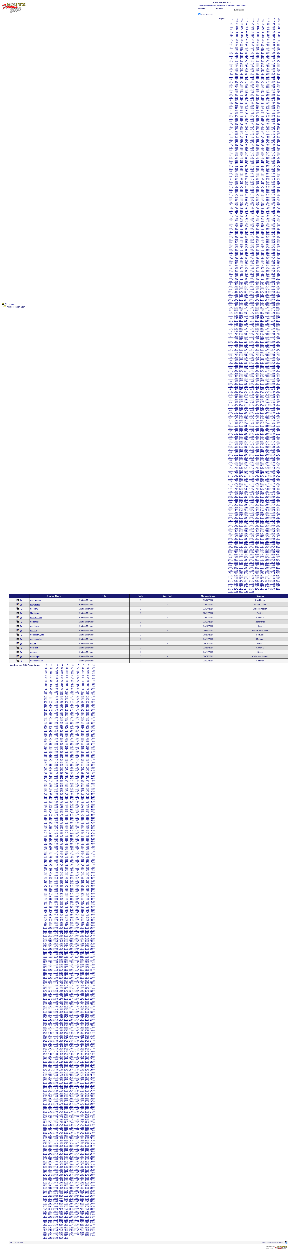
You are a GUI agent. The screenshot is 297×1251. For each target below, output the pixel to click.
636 (257, 184)
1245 (251, 344)
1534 (246, 421)
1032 (236, 289)
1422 (236, 392)
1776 (257, 484)
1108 (267, 308)
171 (231, 63)
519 (273, 153)
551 (231, 163)
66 (258, 34)
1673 (241, 457)
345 (252, 108)
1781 (230, 486)
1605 (251, 439)
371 (231, 116)
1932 (236, 526)
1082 (236, 302)
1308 (267, 360)
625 (252, 182)
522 (236, 155)
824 (246, 234)
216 (257, 74)
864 (246, 245)
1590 (278, 434)
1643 (241, 449)
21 (231, 24)
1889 (272, 513)
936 (257, 263)
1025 (251, 287)
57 (263, 32)
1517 (262, 415)
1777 (262, 484)
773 (241, 221)
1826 (257, 497)
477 (262, 142)
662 (236, 192)
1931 (230, 526)
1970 (278, 534)
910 (278, 255)
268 (267, 87)
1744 (246, 476)
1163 (241, 323)
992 (236, 279)
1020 (278, 284)
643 (241, 187)
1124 (246, 313)
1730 (278, 470)
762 (236, 218)
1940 (278, 526)
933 (241, 263)
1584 (246, 434)
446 (257, 134)
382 (236, 118)
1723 (241, 470)
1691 (230, 463)
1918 (267, 520)
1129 (273, 313)
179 (273, 63)
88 (268, 40)
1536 (257, 421)
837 (262, 237)
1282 (236, 355)
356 (257, 111)
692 (236, 200)
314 (246, 100)
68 (268, 34)
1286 (257, 355)
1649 (272, 449)
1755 (251, 478)
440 (278, 132)
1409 (272, 386)
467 (262, 139)
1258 (267, 347)
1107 (262, 308)
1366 (257, 376)
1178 (267, 326)
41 (231, 29)
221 (231, 76)
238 (267, 79)
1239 (272, 342)
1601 (230, 439)
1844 (246, 502)
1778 (267, 484)
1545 (251, 423)
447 (262, 134)
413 (241, 126)
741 (231, 213)
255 (252, 84)
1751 (230, 478)
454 (246, 137)
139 (273, 53)
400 (278, 121)
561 (231, 166)
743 (241, 213)
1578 (267, 431)
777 (262, 221)
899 (273, 252)
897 (262, 252)
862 (236, 245)
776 (257, 221)
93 (242, 42)
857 (262, 242)
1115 (252, 310)
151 (231, 58)
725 (252, 208)
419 (273, 126)
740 (278, 210)
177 (262, 63)
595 (252, 174)
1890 (278, 513)
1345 (251, 371)
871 (231, 247)
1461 (230, 402)
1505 (251, 413)
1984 (246, 539)
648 (267, 187)
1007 (262, 281)
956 (257, 268)
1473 (241, 405)
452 (236, 137)
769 (273, 218)
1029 (272, 287)
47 (263, 29)
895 (252, 252)
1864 (246, 507)
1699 (272, 463)
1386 (257, 381)
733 (241, 210)
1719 (272, 468)
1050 (278, 292)
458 (267, 137)
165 (252, 61)
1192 (236, 331)
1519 (272, 415)
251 (231, 84)
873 (241, 247)
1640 (278, 447)
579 (273, 168)
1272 (236, 352)
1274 (246, 352)
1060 (278, 294)
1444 (246, 397)
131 (231, 53)
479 (273, 142)
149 (273, 55)
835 (252, 237)
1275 (251, 352)
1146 (257, 318)
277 (262, 90)
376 (257, 116)
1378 (267, 379)
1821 (230, 497)
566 (257, 166)
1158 (267, 321)
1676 (257, 457)
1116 (257, 310)
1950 (278, 528)
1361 (230, 376)
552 (236, 163)
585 (252, 171)
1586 (257, 434)
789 (273, 224)
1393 (241, 384)
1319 (272, 363)
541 (231, 160)
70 (279, 34)
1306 (257, 360)
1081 (230, 302)
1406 (257, 386)
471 (231, 142)
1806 (257, 492)
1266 (257, 350)
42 (237, 29)
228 (267, 76)
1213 (241, 337)
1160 (278, 321)
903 (241, 255)
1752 (236, 478)
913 (241, 258)
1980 (278, 536)
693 (241, 200)
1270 (278, 350)
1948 (267, 528)
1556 (257, 426)
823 (241, 234)
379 (273, 116)
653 (241, 189)
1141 (230, 318)
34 (247, 26)
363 (241, 113)
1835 (251, 499)
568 (267, 166)
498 (267, 147)
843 (241, 239)
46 (258, 29)
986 (257, 276)
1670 (278, 455)
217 (262, 74)
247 (262, 82)
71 (231, 37)
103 (241, 45)
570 (278, 166)
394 (246, 121)
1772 (236, 484)
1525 (251, 418)
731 (231, 210)
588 (267, 171)
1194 (246, 331)
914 (246, 258)
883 (241, 250)
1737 (262, 473)
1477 (262, 405)
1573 (241, 431)
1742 (236, 476)
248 (267, 82)
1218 (267, 337)
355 (252, 111)
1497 (262, 410)
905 (252, 255)
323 (241, 103)
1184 (246, 329)
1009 (272, 281)
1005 (251, 281)
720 (278, 205)
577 (262, 168)
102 (236, 45)
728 (267, 208)
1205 (251, 334)
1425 (251, 392)
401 (231, 124)
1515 (251, 415)
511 (231, 153)
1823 (241, 497)
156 (257, 58)
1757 (262, 478)
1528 (267, 418)
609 (273, 176)
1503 (241, 413)
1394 (246, 384)
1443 (241, 397)
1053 (241, 294)
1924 (246, 523)
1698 (267, 463)
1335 (251, 368)
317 (262, 100)
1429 (272, 392)
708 (267, 203)
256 (257, 84)
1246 (257, 344)
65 (253, 34)
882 (236, 250)
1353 (241, 373)
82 (237, 40)
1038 (267, 289)
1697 (262, 463)
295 (252, 95)
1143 (241, 318)
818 (267, 231)
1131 (230, 315)
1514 (246, 415)
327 (262, 103)
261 (231, 87)
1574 (246, 431)
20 (279, 21)
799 (273, 226)
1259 (272, 347)
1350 (278, 371)
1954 (246, 531)
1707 (262, 465)
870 (278, 245)
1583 (241, 434)
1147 (262, 318)
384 (246, 118)
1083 (241, 302)
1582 (236, 434)
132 (236, 53)
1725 (251, 470)
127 (262, 50)
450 (278, 134)
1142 (236, 318)
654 (246, 189)
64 (247, 34)
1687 (262, 460)
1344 (246, 371)
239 (273, 79)
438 (267, 132)
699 (273, 200)
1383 (241, 381)
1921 (230, 523)
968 (267, 271)
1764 (246, 481)
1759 (272, 478)
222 (236, 76)
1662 (236, 455)
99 (274, 42)
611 (231, 179)
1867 (262, 507)
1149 (273, 318)
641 (231, 187)
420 (278, 126)
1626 (257, 444)
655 (252, 189)
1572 (236, 431)
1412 (236, 389)
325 (252, 103)
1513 (241, 415)
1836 (257, 499)
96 (258, 42)
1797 (262, 489)
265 (252, 87)
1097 (262, 305)
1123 (241, 313)
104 (246, 45)
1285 (251, 355)
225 (252, 76)
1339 (272, 368)
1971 (230, 536)
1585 (251, 434)
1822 (236, 497)
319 (273, 100)
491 (231, 147)
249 (273, 82)
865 (252, 245)
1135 (252, 315)
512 (236, 153)
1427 (262, 392)
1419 (272, 389)
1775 (251, 484)
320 (278, 100)
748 (267, 213)
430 (278, 129)
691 (231, 200)
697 (262, 200)
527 (262, 155)
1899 (272, 515)
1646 (257, 449)
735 (252, 210)
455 (252, 137)
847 (262, 239)
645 (252, 187)
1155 (252, 321)
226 (257, 76)
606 (257, 176)
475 (252, 142)
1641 (230, 449)
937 (262, 263)
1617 (262, 442)
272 (236, 90)
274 (246, 90)
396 (257, 121)
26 (258, 24)
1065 (251, 297)
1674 (246, 457)
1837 (262, 499)
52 (237, 32)
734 (246, 210)
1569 (272, 428)
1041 (230, 292)
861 (231, 245)
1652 (236, 452)
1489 (272, 407)
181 (231, 66)
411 (231, 126)
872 (236, 247)
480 (278, 142)
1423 (241, 392)
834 (246, 237)
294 (246, 95)
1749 (272, 476)
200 (278, 69)
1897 (262, 515)
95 (253, 42)
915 (252, 258)
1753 (241, 478)
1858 (267, 505)
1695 (251, 463)
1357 (262, 373)
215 (252, 74)
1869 (272, 507)
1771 (230, 484)
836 (257, 237)
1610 (278, 439)
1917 (262, 520)
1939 (272, 526)
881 (231, 250)
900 (278, 252)
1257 (262, 347)
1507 (262, 413)
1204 (246, 334)
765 (252, 218)
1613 (241, 442)
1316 (257, 363)
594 (246, 174)
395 (252, 121)
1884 (246, 513)
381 (231, 118)
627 (262, 182)
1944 (246, 528)
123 (241, 50)
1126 (257, 313)
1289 (272, 355)
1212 (236, 337)
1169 (273, 323)
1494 (246, 410)
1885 (251, 513)
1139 (273, 315)
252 (236, 84)
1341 (230, 371)
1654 (246, 452)
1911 (230, 520)
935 (252, 263)
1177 (262, 326)
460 (278, 137)
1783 (241, 486)
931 (231, 263)
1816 (257, 494)
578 (267, 168)
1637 (262, 447)
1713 (241, 468)
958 (267, 268)
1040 (278, 289)
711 (231, 205)
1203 (241, 334)
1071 (230, 300)
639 (273, 184)
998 (267, 279)
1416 (257, 389)
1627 (262, 444)
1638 (267, 447)
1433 (241, 394)
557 (262, 163)
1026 (257, 287)
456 (257, 137)
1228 (267, 339)
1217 (262, 337)
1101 (230, 308)
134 (246, 53)
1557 (262, 426)
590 (278, 171)
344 (246, 108)
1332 (236, 368)
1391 (230, 384)
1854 (246, 505)
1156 (257, 321)
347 (262, 108)
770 (278, 218)
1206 (257, 334)
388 (267, 118)
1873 (241, 510)
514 (246, 153)
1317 (262, 363)
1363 (241, 376)
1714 (246, 468)
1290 (278, 355)
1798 (267, 489)
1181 (230, 329)
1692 (236, 463)
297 (262, 95)
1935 (251, 526)
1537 (262, 421)
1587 (262, 434)
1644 (246, 449)
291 (231, 95)
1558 (267, 426)
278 (267, 90)
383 (241, 118)
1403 (241, 386)
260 (278, 84)
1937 (262, 526)
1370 (278, 376)
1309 (272, 360)
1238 (267, 342)
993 (241, 279)
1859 (272, 505)
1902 (236, 518)
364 (246, 113)
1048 (267, 292)
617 (262, 179)
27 (263, 24)
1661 (230, 455)
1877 (262, 510)
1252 (236, 347)
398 (267, 121)
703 (241, 203)
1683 (241, 460)
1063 (241, 297)
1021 (230, 287)
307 (262, 97)
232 (236, 79)
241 (231, 82)
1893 (241, 515)
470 (278, 139)
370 (278, 113)
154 (246, 58)
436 (257, 132)
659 (273, 189)
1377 (262, 379)
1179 (273, 326)
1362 (236, 376)
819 (273, 231)
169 (273, 61)
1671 (230, 457)
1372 (236, 379)
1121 (230, 313)
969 (273, 271)
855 (252, 242)
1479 (272, 405)
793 (241, 226)
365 (252, 113)
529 (273, 155)
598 (267, 174)
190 (278, 66)
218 (267, 74)
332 (236, 105)
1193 (241, 331)
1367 (262, 376)
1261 (230, 350)
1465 (251, 402)
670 (278, 192)
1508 (267, 413)
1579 (272, 431)
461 (231, 139)
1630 (278, 444)
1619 (272, 442)
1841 (230, 502)
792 (236, 226)
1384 (246, 381)
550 (278, 160)
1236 (257, 342)
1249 (272, 344)
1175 (252, 326)
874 (246, 247)
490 (278, 145)
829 (273, 234)
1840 (278, 499)
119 (273, 48)
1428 (267, 392)
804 (246, 229)
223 (241, 76)
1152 (236, 321)
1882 (236, 513)
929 (273, 260)
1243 (241, 344)
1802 (236, 492)
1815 (251, 494)
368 (267, 113)
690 (278, 197)
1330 (278, 365)
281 (231, 92)
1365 (251, 376)
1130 (278, 313)
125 (252, 50)
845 (252, 239)
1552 (236, 426)
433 (241, 132)
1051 (230, 294)
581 (231, 171)
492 (236, 147)
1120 (278, 310)
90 (279, 40)
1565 (251, 428)
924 (246, 260)
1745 (251, 476)
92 (237, 42)
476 (257, 142)
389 (273, 118)
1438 (267, 394)
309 (273, 97)
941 (231, 266)
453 (241, 137)
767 (262, 218)
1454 (246, 400)
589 (273, 171)
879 (273, 247)
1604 (246, 439)
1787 (262, 486)
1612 (236, 442)
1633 (241, 447)
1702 (236, 465)
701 (231, 203)
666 (257, 192)
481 (231, 145)
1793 (241, 489)
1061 (230, 297)
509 (273, 150)
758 (267, 216)
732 (236, 210)
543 (241, 160)
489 (273, 145)
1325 (251, 365)
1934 (246, 526)
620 (278, 179)
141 (231, 55)
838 (267, 237)
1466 (257, 402)
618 (267, 179)
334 (246, 105)
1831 (230, 499)
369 (273, 113)
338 (267, 105)
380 (278, 116)
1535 (251, 421)
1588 (267, 434)
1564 (246, 428)
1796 (257, 489)
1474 (246, 405)
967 (262, 271)
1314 (246, 363)
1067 (262, 297)
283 (241, 92)
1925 (251, 523)
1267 (262, 350)
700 (278, 200)
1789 (272, 486)
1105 (252, 308)
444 (246, 134)
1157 (262, 321)
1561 (230, 428)
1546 (257, 423)
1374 (246, 379)
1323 (241, 365)
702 (236, 203)
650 (278, 187)
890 (278, 250)
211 (231, 74)
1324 (246, 365)
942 (236, 266)
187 (262, 66)
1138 (267, 315)
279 (273, 90)
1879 (272, 510)
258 (267, 84)
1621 (230, 444)
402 (236, 124)
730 (278, 208)
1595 (251, 436)
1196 (257, 331)
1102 (236, 308)
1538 (267, 421)
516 (257, 153)
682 (236, 197)
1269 (272, 350)
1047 (262, 292)
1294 (246, 358)
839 (273, 237)
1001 (230, 281)
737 (262, 210)
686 (257, 197)
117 (262, 48)
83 (242, 40)
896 (257, 252)
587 (262, 171)
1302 (236, 360)
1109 (273, 308)
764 (246, 218)
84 (247, 40)
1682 (236, 460)
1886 (257, 513)
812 (236, 231)
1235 (251, 342)
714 (246, 205)
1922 (236, 523)
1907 (262, 518)
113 (241, 48)
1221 (230, 339)
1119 (273, 310)
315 (252, 100)
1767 (262, 481)
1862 (236, 507)
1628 (267, 444)
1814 (246, 494)
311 (231, 100)
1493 (241, 410)
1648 (267, 449)
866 (257, 245)
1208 (267, 334)
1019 (272, 284)
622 (236, 182)
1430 (278, 392)
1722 (236, 470)
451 (231, 137)
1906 (257, 518)
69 (274, 34)
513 (241, 153)
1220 (278, 337)
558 (267, 163)
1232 (236, 342)
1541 (230, 423)
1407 (262, 386)
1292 (236, 358)
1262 (236, 350)
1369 (272, 376)
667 (262, 192)
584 (246, 171)
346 (257, 108)
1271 (230, 352)
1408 (267, 386)
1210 (278, 334)
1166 (257, 323)
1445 (251, 397)
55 (253, 32)
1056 (257, 294)
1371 (230, 379)
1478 (267, 405)
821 (231, 234)
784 (246, 224)
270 (278, 87)
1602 (236, 439)
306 (257, 97)
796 (257, 226)
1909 (272, 518)
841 (231, 239)
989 (273, 276)
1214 (246, 337)
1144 (246, 318)
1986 (257, 539)
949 (273, 266)
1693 (241, 463)
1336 (257, 368)
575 (252, 168)
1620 (278, 442)
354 (246, 111)
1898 (267, 515)
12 (237, 21)
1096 (257, 305)
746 (257, 213)
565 (252, 166)
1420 (278, 389)
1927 (262, 523)
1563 (241, 428)
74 (247, 37)
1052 (236, 294)
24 (247, 24)
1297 (262, 358)
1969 (272, 534)
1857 (262, 505)
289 (273, 92)
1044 (246, 292)
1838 (267, 499)
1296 (257, 358)
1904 (246, 518)
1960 (278, 531)
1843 (241, 502)
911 (231, 258)
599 (273, 174)
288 (267, 92)
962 (236, 271)
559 (273, 163)
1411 (230, 389)
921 (231, 260)
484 (246, 145)
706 (257, 203)
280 (278, 90)
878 (267, 247)
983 (241, 276)
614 (246, 179)
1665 (251, 455)
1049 (272, 292)
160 (278, 58)
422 (236, 129)
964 (246, 271)
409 (273, 124)
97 (263, 42)
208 (267, 71)
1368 (267, 376)
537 (262, 158)
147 (262, 55)
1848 (267, 502)
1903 (241, 518)
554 (246, 163)
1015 (251, 284)
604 (246, 176)
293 (241, 95)
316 (257, 100)
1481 (230, 407)
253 (241, 84)
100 (278, 42)
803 (241, 229)
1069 (272, 297)
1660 (278, 452)
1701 (230, 465)
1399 (272, 384)
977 (262, 273)
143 (241, 55)
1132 (236, 315)
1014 (246, 284)
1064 (246, 297)
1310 (278, 360)
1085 (251, 302)
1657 (262, 452)
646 (257, 187)
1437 (262, 394)
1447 (262, 397)
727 (262, 208)
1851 (230, 505)
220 (278, 74)
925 (252, 260)
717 (262, 205)
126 (257, 50)
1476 (257, 405)
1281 (230, 355)
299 (273, 95)
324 (246, 103)
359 (273, 111)
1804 (246, 492)
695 (252, 200)
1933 (241, 526)
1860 (278, 505)
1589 (272, 434)
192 (236, 69)
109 (273, 45)
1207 (262, 334)
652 (236, 189)
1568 (267, 428)
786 (257, 224)
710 (278, 203)
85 (253, 40)
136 (257, 53)
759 (273, 216)
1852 (236, 505)
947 (262, 266)
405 (252, 124)
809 (273, 229)
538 (267, 158)
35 (253, 26)
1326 (257, 365)
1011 (230, 284)
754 (246, 216)
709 (273, 203)
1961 (230, 534)
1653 (241, 452)
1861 (230, 507)
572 (236, 168)
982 (236, 276)
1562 (236, 428)
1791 (230, 489)
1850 (278, 502)
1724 (246, 470)
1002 (236, 281)
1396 (257, 384)
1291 (230, 358)
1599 (272, 436)
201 (231, 71)
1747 (262, 476)
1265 (251, 350)
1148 (267, 318)
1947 (262, 528)
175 (252, 63)
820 (278, 231)
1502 (236, 413)
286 (257, 92)
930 (278, 260)
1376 (257, 379)
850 (278, 239)
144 (246, 55)
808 (267, 229)
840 (278, 237)
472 (236, 142)
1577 (262, 431)
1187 (262, 329)
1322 (236, 365)
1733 (241, 473)
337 (262, 105)
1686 (257, 460)
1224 (246, 339)
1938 (267, 526)
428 (267, 129)
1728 (267, 470)
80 (279, 37)
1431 (230, 394)
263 (241, 87)
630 (278, 182)
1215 (251, 337)
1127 (262, 313)
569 (273, 166)
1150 (278, 318)
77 (263, 37)
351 (231, 111)
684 (246, 197)
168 (267, 61)
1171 (230, 326)
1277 (262, 352)
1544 (246, 423)
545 (252, 160)
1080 (278, 300)
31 (231, 26)
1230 (278, 339)
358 (267, 111)
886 (257, 250)
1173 (241, 326)
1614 (246, 442)
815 (252, 231)
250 (278, 82)
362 (236, 113)
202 (236, 71)
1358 (267, 373)
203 (241, 71)
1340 (278, 368)
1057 (262, 294)
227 (262, 76)
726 (257, 208)
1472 (236, 405)
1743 (241, 476)
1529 (272, 418)
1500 (278, 410)
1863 (241, 507)
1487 (262, 407)
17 (263, 21)
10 (279, 19)
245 (252, 82)
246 (257, 82)
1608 (267, 439)
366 (257, 113)
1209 (272, 334)
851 (231, 242)
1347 (262, 371)
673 (241, 195)
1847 (262, 502)
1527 (262, 418)
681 (231, 197)
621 (231, 182)
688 (267, 197)
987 (262, 276)
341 (231, 108)
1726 (257, 470)
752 (236, 216)
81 (231, 40)
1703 (241, 465)
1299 (272, 358)
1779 (272, 484)
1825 (251, 497)
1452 (236, 400)
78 (268, 37)
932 (236, 263)
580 (278, 168)
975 (252, 273)
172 (236, 63)
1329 (272, 365)
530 (278, 155)
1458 (267, 400)
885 (252, 250)
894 (246, 252)
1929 (272, 523)
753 (241, 216)
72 (237, 37)
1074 (246, 300)
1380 (278, 379)
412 (236, 126)
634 (246, 184)
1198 (267, 331)
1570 (278, 428)
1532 (236, 421)
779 (273, 221)
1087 (262, 302)
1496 (257, 410)
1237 (262, 342)
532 (236, 158)
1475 (251, 405)
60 (279, 32)
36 (258, 26)
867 (262, 245)
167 (262, 61)
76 (258, 37)
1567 (262, 428)
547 (262, 160)
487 (262, 145)
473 (241, 142)
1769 (272, 481)
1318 (267, 363)
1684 (246, 460)
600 (278, 174)
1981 (230, 539)
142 (236, 55)
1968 (267, 534)
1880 (278, 510)
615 (252, 179)
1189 (273, 329)
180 (278, 63)
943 (241, 266)
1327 (262, 365)
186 (257, 66)
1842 (236, 502)
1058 (267, 294)
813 (241, 231)
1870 (278, 507)
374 (246, 116)
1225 (251, 339)
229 (273, 76)
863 (241, 245)
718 (267, 205)
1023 (241, 287)
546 (257, 160)
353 (241, 111)
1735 (251, 473)
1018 (267, 284)
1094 (246, 305)
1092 (236, 305)
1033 (241, 289)
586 (257, 171)
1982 (236, 539)
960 (278, 268)
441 (231, 134)
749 (273, 213)
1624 (246, 444)
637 (262, 184)
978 (267, 273)
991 (231, 279)
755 (252, 216)
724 (246, 208)
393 (241, 121)
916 (257, 258)
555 (252, 163)
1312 (236, 363)
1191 (230, 331)
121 (231, 50)
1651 (230, 452)
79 (274, 37)
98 (268, 42)
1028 (267, 287)
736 (257, 210)
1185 (252, 329)
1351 (230, 373)
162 (236, 61)
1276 (257, 352)
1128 (267, 313)
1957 (262, 531)
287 (262, 92)
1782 (236, 486)
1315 (251, 363)
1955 (251, 531)
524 (246, 155)
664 (246, 192)
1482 (236, 407)
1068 (267, 297)
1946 (257, 528)
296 (257, 95)
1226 (257, 339)
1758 (267, 478)
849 (273, 239)
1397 (262, 384)
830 (278, 234)
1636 (257, 447)
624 (246, 182)
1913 (241, 520)
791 (231, 226)
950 (278, 266)
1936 (257, 526)
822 (236, 234)
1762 (236, 481)
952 (236, 268)
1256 (257, 347)
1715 (251, 468)
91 (231, 42)
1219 (272, 337)
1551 (230, 426)
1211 (230, 337)
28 (268, 24)
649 (273, 187)
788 (267, 224)
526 (257, 155)
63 (242, 34)
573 (241, 168)
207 (262, 71)
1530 (278, 418)
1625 (251, 444)
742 (236, 213)
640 (278, 184)
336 (257, 105)
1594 (246, 436)
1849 (272, 502)
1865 (251, 507)
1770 (278, 481)
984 (246, 276)
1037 (262, 289)
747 (262, 213)
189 (273, 66)
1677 (262, 457)
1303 (241, 360)
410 (278, 124)
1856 (257, 505)
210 (278, 71)
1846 (257, 502)
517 (262, 153)
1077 (262, 300)
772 (236, 221)
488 (267, 145)
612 (236, 179)
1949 (272, 528)
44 (247, 29)
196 (257, 69)
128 (267, 50)
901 (231, 255)
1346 (257, 371)
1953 (241, 531)
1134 (246, 315)
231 (231, 79)
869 (273, 245)
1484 (246, 407)
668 (267, 192)
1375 (251, 379)
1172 (236, 326)
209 (273, 71)
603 (241, 176)
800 (278, 226)
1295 (251, 358)
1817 (262, 494)
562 (236, 166)
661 (231, 192)
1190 (278, 329)
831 (231, 237)
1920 (278, 520)
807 (262, 229)
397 (262, 121)
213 (241, 74)
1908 (267, 518)
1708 (267, 465)
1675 (251, 457)
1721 (230, 470)
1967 (262, 534)
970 (278, 271)
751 (231, 216)
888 (267, 250)
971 (231, 273)
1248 (267, 344)
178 (267, 63)
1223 (241, 339)
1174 (246, 326)
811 (231, 231)
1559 (272, 426)
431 (231, 132)
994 (246, 279)
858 (267, 242)
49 (274, 29)
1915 (251, 520)
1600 (278, 436)
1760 (278, 478)
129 (273, 50)
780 (278, 221)
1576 (257, 431)
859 (273, 242)
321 (231, 103)
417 (262, 126)
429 (273, 129)
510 (278, 150)
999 (273, 279)
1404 (246, 386)
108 (267, 45)
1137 (262, 315)
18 (268, 21)
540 (278, 158)
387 (262, 118)
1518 (267, 415)
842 (236, 239)
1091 (230, 305)
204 (246, 71)
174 (246, 63)
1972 (236, 536)
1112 (236, 310)
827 (262, 234)
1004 (246, 281)
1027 (262, 287)
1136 (257, 315)
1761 (230, 481)
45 (253, 29)
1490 (278, 407)
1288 (267, 355)
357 (262, 111)
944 (246, 266)
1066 (257, 297)
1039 (272, 289)
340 (278, 105)
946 (257, 266)
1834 (246, 499)
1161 (230, 323)
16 (258, 21)
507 (262, 150)
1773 (241, 484)
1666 (257, 455)
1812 (236, 494)
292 (236, 95)
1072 (236, 300)
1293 (241, 358)
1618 (267, 442)
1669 (272, 455)
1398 (267, 384)
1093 (241, 305)
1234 (246, 342)
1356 (257, 373)
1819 (272, 494)
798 (267, 226)
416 (257, 126)
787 (262, 224)
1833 (241, 499)
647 (262, 187)
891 (231, 252)
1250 (278, 344)
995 (252, 279)
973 (241, 273)
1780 (278, 484)
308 (267, 97)
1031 (230, 289)
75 (253, 37)
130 (278, 50)
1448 (267, 397)
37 (263, 26)
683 (241, 197)
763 (241, 218)
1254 (246, 347)
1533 (241, 421)
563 (241, 166)
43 (242, 29)
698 (267, 200)
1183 (241, 329)
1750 (278, 476)
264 (246, 87)
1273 (241, 352)
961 (231, 271)
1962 (236, 534)
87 (263, 40)
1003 (241, 281)
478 (267, 142)
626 (257, 182)
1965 (251, 534)
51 (231, 32)
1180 (278, 326)
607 (262, 176)
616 (257, 179)
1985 (251, 539)
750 (278, 213)
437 (262, 132)
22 (237, 24)
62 (237, 34)
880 (278, 247)
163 (241, 61)
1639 (272, 447)
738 (267, 210)
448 (267, 134)
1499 (272, 410)
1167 (262, 323)
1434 (246, 394)
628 (267, 182)
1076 (257, 300)
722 (236, 208)
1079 (272, 300)
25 (253, 24)
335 (252, 105)
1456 (257, 400)
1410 (278, 386)
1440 (278, 394)
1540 (278, 421)
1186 (257, 329)
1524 (246, 418)
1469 (272, 402)
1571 (230, 431)
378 (267, 116)
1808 (267, 492)
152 (236, 58)
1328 (267, 365)
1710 (278, 465)
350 (278, 108)
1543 (241, 423)
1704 (246, 465)
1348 (267, 371)
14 (247, 21)
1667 (262, 455)
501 (231, 150)
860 (278, 242)
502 (236, 150)
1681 (230, 460)
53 (242, 32)
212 (236, 74)
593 (241, 174)
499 (273, 147)
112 (236, 48)
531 (231, 158)
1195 (252, 331)
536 (257, 158)
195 (252, 69)
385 (252, 118)
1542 (236, 423)
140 (278, 53)
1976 (257, 536)
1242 (236, 344)
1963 (241, 534)
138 (267, 53)
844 (246, 239)
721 (231, 208)
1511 (230, 415)
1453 (241, 400)
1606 (257, 439)
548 (267, 160)
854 (246, 242)
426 (257, 129)
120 (278, 48)
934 (246, 263)
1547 (262, 423)
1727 (262, 470)
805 (252, 229)
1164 (246, 323)
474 (246, 142)
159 (273, 58)
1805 (251, 492)
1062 (236, 297)
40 (279, 26)
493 (241, 147)
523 (241, 155)
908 (267, 255)
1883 (241, 513)
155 (252, 58)
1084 (246, 302)
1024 (246, 287)
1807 (262, 492)
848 (267, 239)
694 (246, 200)
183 (241, 66)
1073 (241, 300)
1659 (272, 452)
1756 (257, 478)
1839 (272, 499)
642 (236, 187)
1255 (251, 347)
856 (257, 242)
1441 (230, 397)
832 (236, 237)
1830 (278, 497)
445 (252, 134)
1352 (236, 373)
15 (253, 21)
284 (246, 92)
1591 (230, 436)
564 (246, 166)
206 (257, 71)
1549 (272, 423)
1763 (241, 481)
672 (236, 195)
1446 (257, 397)
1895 (251, 515)
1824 (246, 497)
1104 (246, 308)
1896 (257, 515)
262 (236, 87)
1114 (246, 310)
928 (267, 260)
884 (246, 250)
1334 (246, 368)
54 (247, 32)
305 (252, 97)
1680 (278, 457)
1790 (278, 486)
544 (246, 160)
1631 (230, 447)
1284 (246, 355)
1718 (267, 468)
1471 (230, 405)
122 (236, 50)
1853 (241, 505)
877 (262, 247)
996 (257, 279)
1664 (246, 455)
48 (268, 29)
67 (263, 34)
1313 (241, 363)
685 (252, 197)
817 (262, 231)
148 (267, 55)
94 (247, 42)
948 (267, 266)
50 (279, 29)
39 (274, 26)
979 (273, 273)
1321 (230, 365)
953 (241, 268)
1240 (278, 342)
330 (278, 103)
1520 (278, 415)
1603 (241, 439)
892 (236, 252)
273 (241, 90)
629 (273, 182)
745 (252, 213)
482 (236, 145)
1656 (257, 452)
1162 (236, 323)
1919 (272, 520)
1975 (251, 536)
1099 (272, 305)
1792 (236, 489)
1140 (278, 315)
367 (262, 113)
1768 (267, 481)
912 (236, 258)
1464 (246, 402)
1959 (272, 531)
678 (267, 195)
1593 (241, 436)
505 (252, 150)
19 (274, 21)
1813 (241, 494)
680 (278, 195)
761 (231, 218)
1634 (246, 447)
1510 (278, 413)
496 (257, 147)
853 (241, 242)
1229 (272, 339)
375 (252, 116)
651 (231, 189)
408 (267, 124)
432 (236, 132)
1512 (236, 415)
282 (236, 92)
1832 (236, 499)
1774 (246, 484)
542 (236, 160)
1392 (236, 384)
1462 (236, 402)
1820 (278, 494)
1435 (251, 394)
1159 (273, 321)
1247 (262, 344)
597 (262, 174)
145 (252, 55)
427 (262, 129)
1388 (267, 381)
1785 (251, 486)
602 (236, 176)
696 (257, 200)
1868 (267, 507)
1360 (278, 373)
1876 (257, 510)
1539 (272, 421)
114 (246, 48)
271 (231, 90)
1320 (278, 363)
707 (262, 203)
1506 (257, 413)
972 (236, 273)
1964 (246, 534)
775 (252, 221)
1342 (236, 371)
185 (252, 66)
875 (252, 247)
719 (273, 205)
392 (236, 121)
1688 (267, 460)
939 (273, 263)
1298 (267, 358)
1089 (272, 302)
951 (231, 268)
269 (273, 87)
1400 (278, 384)
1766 (257, 481)
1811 (230, 494)
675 (252, 195)
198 (267, 69)
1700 (278, 463)
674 (246, 195)
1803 (241, 492)
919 (273, 258)
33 (242, 26)
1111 (231, 310)
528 (267, 155)
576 (257, 168)
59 (274, 32)
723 (241, 208)
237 (262, 79)
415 (252, 126)
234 (246, 79)
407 (262, 124)
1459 (272, 400)
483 (241, 145)
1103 (241, 308)
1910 (278, 518)
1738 (267, 473)
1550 (278, 423)
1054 (246, 294)
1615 (251, 442)
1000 (278, 279)
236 (257, 79)
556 (257, 163)
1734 (246, 473)
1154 (246, 321)
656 (257, 189)
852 (236, 242)
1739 (272, 473)
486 (257, 145)
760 (278, 216)
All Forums (9, 304)
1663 (241, 455)
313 (241, 100)
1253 (241, 347)
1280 (278, 352)
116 (257, 48)
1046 (257, 292)
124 (246, 50)
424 (246, 129)
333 (241, 105)
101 (231, 45)
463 (241, 139)
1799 (272, 489)
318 (267, 100)
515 (252, 153)
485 (252, 145)
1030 (278, 287)
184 (246, 66)
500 (278, 147)
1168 (267, 323)
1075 (251, 300)
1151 (230, 321)
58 (268, 32)
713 (241, 205)
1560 (278, 426)
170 (278, 61)
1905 (251, 518)
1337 (262, 368)
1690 (278, 460)
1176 (257, 326)
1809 (272, 492)
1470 (278, 402)
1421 (230, 392)
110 (278, 45)
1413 (241, 389)
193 (241, 69)
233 (241, 79)
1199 (273, 331)
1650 (278, 449)
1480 (278, 405)
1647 (262, 449)
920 (278, 258)
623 (241, 182)
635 (252, 184)
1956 (257, 531)
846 (257, 239)
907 (262, 255)
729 (273, 208)
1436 (257, 394)
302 (236, 97)
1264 (246, 350)
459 (273, 137)
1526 (257, 418)
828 (267, 234)
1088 (267, 302)
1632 (236, 447)
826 (257, 234)
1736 (257, 473)
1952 (236, 531)
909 (273, 255)
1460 (278, 400)
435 (252, 132)
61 (231, 34)
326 (257, 103)
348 (267, 108)
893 (241, 252)
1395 (251, 384)
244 (246, 82)
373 (241, 116)
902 (236, 255)
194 (246, 69)
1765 (251, 481)
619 (273, 179)
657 (262, 189)
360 (278, 111)
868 (267, 245)
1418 (267, 389)
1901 (230, 518)
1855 (251, 505)
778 (267, 221)
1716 (257, 468)
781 (231, 224)
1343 (241, 371)
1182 (236, 329)
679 (273, 195)
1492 (236, 410)
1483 (241, 407)
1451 (230, 400)
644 (246, 187)
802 (236, 229)
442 (236, 134)
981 (231, 276)
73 (242, 37)
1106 (257, 308)
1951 (230, 531)
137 (262, 53)
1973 (241, 536)
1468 (267, 402)
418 (267, 126)
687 (262, 197)
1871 (230, 510)
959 (273, 268)
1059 (272, 294)
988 (267, 276)
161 (231, 61)
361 (231, 113)
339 (273, 105)
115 (252, 48)
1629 (272, 444)
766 (257, 218)
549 (273, 160)
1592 (236, 436)
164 (246, 61)
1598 (267, 436)
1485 (251, 407)
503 (241, 150)
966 (257, 271)
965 (252, 271)
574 (246, 168)
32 (237, 26)
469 (273, 139)
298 (267, 95)
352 (236, 111)
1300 (278, 358)
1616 (257, 442)
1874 (246, 510)
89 (274, 40)
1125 (252, 313)
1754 (246, 478)
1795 (251, 489)
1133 (241, 315)
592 (236, 174)
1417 (262, 389)
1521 (230, 418)
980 (278, 273)
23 (242, 24)
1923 (241, 523)
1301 (230, 360)
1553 (241, 426)
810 (278, 229)
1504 (246, 413)
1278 (267, 352)
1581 (230, 434)
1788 (267, 486)
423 (241, 129)
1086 (257, 302)
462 (236, 139)
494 (246, 147)
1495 (251, 410)
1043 (241, 292)
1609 (272, 439)
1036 (257, 289)
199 (273, 69)
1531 (230, 421)
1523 (241, 418)
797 (262, 226)
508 (267, 150)
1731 (230, 473)
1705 (251, 465)
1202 (236, 334)
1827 (262, 497)
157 (262, 58)
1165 (252, 323)
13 (242, 21)
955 (252, 268)
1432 (236, 394)
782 (236, 224)
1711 (230, 468)
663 (241, 192)
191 (231, 69)
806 (257, 229)
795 (252, 226)
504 (246, 150)
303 (241, 97)
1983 (241, 539)
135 (252, 53)
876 (257, 247)
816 (257, 231)
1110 (278, 308)
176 (257, 63)
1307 (262, 360)
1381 (230, 381)
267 (262, 87)
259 (273, 84)
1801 (230, 492)
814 (246, 231)
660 (278, 189)
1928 (267, 523)
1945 (251, 528)
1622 (236, 444)
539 (273, 158)
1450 (278, 397)
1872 (236, 510)
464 (246, 139)
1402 (236, 386)
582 (236, 171)
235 (252, 79)
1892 (236, 515)
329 (273, 103)
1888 (267, 513)
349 (273, 108)
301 (231, 97)
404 (246, 124)
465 (252, 139)
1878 (267, 510)
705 (252, 203)
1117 (262, 310)
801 (231, 229)
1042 (236, 292)
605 (252, 176)
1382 (236, 381)
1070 (278, 297)
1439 (272, 394)
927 (262, 260)
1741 (230, 476)
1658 (267, 452)
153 (241, 58)
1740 (278, 473)
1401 (230, 386)
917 (262, 258)
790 (278, 224)
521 (231, 155)
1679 (272, 457)
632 (236, 184)
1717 (262, 468)
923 (241, 260)
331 (231, 105)
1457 (262, 400)
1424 (246, 392)
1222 (236, 339)
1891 (230, 515)
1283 (241, 355)
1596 (257, 436)
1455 (251, 400)
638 (267, 184)
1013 (241, 284)
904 (246, 255)
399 (273, 121)
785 (252, 224)
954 (246, 268)
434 (246, 132)
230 (278, 76)
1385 (251, 381)
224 (246, 76)
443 (241, 134)
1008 (267, 281)
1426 (257, 392)
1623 (241, 444)
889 (273, 250)
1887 (262, 513)
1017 (262, 284)
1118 (267, 310)
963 (241, 271)
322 (236, 103)
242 (236, 82)
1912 (236, 520)
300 (278, 95)
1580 (278, 431)
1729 (272, 470)
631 (231, 184)
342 (236, 108)
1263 (241, 350)
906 (257, 255)
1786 (257, 486)
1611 (230, 442)
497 (262, 147)
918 (267, 258)
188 (267, 66)
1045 (251, 292)
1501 (230, 413)
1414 (246, 389)
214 (246, 74)
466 (257, 139)
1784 (246, 486)
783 (241, 224)
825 (252, 234)
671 (231, 195)
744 (246, 213)
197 (262, 69)
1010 (278, 281)
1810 (278, 492)
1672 (236, 457)
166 (257, 61)
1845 (251, 502)
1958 (267, 531)
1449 (272, 397)
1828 (267, 497)
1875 (251, 510)
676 (257, 195)
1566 (257, 428)
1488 (267, 407)
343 (241, 108)
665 (252, 192)
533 (241, 158)
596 (257, 174)
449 (273, 134)
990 (278, 276)
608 (267, 176)
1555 (251, 426)
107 (262, 45)
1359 (272, 373)
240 (278, 79)
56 (258, 32)
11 (232, 21)
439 (273, 132)
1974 (246, 536)
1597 (262, 436)
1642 (236, 449)
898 (267, 252)
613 (241, 179)
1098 (267, 305)
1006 (257, 281)
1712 (236, 468)
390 (278, 118)
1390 (278, 381)
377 (262, 116)
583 (241, 171)
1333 (241, 368)
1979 (272, 536)
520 (278, 153)
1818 (267, 494)
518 (267, 153)
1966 (257, 534)
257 (262, 84)
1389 (272, 381)
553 (241, 163)
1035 (251, 289)
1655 (251, 452)
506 (257, 150)
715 (252, 205)
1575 (251, 431)
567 (262, 166)
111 (231, 48)
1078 (267, 300)
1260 (278, 347)
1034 (246, 289)
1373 (241, 379)
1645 (251, 449)
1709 (272, 465)
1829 (272, 497)
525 (252, 155)
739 (273, 210)
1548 (267, 423)
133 (241, 53)
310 (278, 97)
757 (262, 216)
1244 (246, 344)
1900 (278, 515)
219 (273, 74)
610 (278, 176)
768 (267, 218)
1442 (236, 397)
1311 (230, 363)
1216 (257, 337)
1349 (272, 371)
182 (236, 66)
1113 (241, 310)
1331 (230, 368)
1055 (251, 294)
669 (273, 192)
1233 (241, 342)
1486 (257, 407)
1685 (251, 460)
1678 (267, 457)
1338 (267, 368)
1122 (236, 313)
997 (262, 279)
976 (257, 273)
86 (258, 40)
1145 (252, 318)
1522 (236, 418)
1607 (262, 439)
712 (236, 205)
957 (262, 268)
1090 (278, 302)
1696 (257, 463)
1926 (257, 523)
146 (257, 55)
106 (257, 45)
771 (231, 221)
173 (241, 63)
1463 (241, 402)
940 (278, 263)
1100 (278, 305)
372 (236, 116)
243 (241, 82)
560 (278, 163)
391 (231, 121)
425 (252, 129)
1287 (262, 355)
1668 (267, 455)
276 (257, 90)
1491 (230, 410)
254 (246, 84)
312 (236, 100)
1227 (262, 339)
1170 (278, 323)
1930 (278, 523)
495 (252, 147)
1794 (246, 489)
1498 (267, 410)
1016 (257, 284)
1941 (230, 528)
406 (257, 124)
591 (231, 174)
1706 (257, 465)
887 (262, 250)
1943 (241, 528)
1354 (246, 373)
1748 (267, 476)
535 (252, 158)
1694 (246, 463)
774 (246, 221)
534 (246, 158)
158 (267, 58)
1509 (272, 413)
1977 (262, 536)
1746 (257, 476)
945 (252, 266)
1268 (267, 350)
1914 (246, 520)
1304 (246, 360)
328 (267, 103)
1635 (251, 447)
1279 (272, 352)
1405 (251, 386)
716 (257, 205)
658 (267, 189)
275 (252, 90)
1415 (251, 389)
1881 (230, 513)
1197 (262, 331)
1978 (267, 536)
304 (246, 97)
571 (231, 168)
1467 (262, 402)
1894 (246, 515)
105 (252, 45)
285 (252, 92)
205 (252, 71)
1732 (236, 473)
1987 (262, 539)
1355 (251, 373)
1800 (278, 489)
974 (246, 273)
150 (278, 55)
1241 (230, 344)
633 (241, 184)
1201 (230, 334)
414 (246, 126)
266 (257, 87)
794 (246, 226)
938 (267, 263)
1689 (272, 460)
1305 (251, 360)
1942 (236, 528)
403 (241, 124)
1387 (262, 381)
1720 (278, 468)
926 (257, 260)
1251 (230, 347)
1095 (251, 305)
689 (273, 197)
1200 (278, 331)
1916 (257, 520)
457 (262, 137)
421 (231, 129)
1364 (246, 376)
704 (246, 203)
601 (231, 176)
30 (279, 24)
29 (274, 24)
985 (252, 276)
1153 (241, 321)
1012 (236, 284)
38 (268, 26)
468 (267, 139)
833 (241, 237)
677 (262, 195)
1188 (267, 329)
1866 (257, 507)
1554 (246, 426)
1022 (236, 287)
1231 (230, 342)
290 (278, 92)
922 (236, 260)
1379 (272, 379)
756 (257, 216)
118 (267, 48)
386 (257, 118)
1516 (257, 415)
